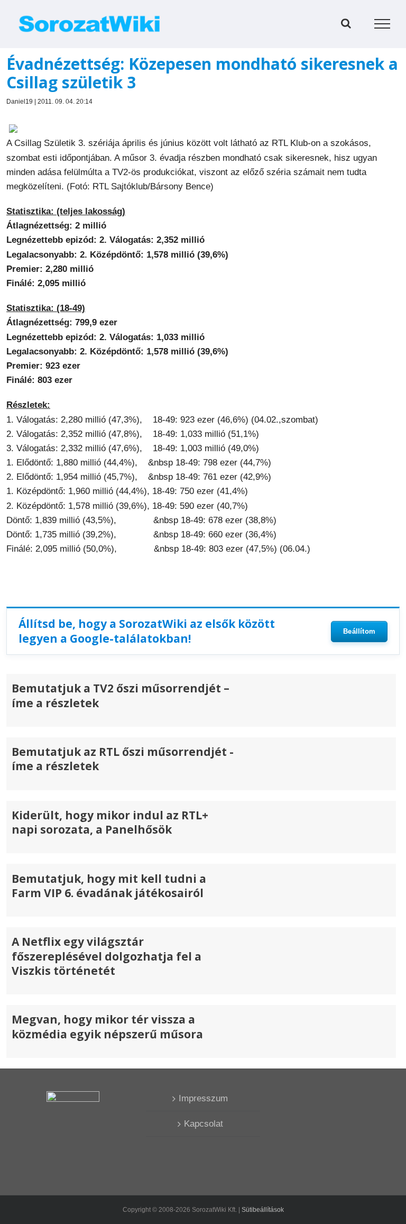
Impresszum (203, 1098)
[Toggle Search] (346, 23)
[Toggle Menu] (382, 24)
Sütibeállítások (263, 1209)
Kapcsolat (203, 1124)
